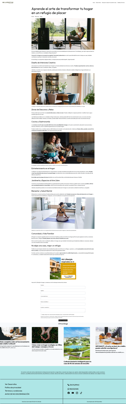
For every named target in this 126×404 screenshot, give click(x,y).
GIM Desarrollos (98, 401)
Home (33, 16)
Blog (41, 16)
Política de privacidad (13, 387)
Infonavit (7, 347)
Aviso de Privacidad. (70, 314)
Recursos (37, 16)
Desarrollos (98, 2)
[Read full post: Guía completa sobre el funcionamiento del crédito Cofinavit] (13, 333)
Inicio (94, 2)
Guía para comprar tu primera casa (109, 2)
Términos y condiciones (13, 391)
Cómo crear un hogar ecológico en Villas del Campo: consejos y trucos (47, 346)
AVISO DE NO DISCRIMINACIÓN (17, 394)
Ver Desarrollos (11, 384)
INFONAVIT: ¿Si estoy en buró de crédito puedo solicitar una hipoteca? (110, 347)
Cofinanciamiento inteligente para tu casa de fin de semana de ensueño (77, 362)
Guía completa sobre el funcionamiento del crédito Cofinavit (14, 343)
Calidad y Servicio (121, 2)
